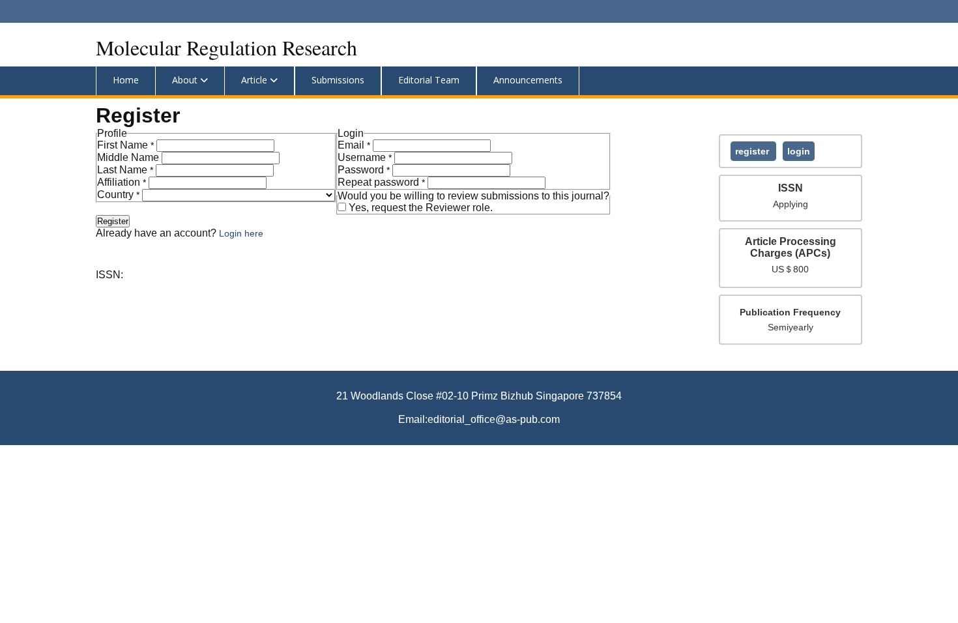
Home (126, 80)
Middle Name (129, 157)
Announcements (527, 80)
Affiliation (123, 182)
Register (753, 151)
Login (798, 151)
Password (365, 169)
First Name (126, 145)
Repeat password (383, 182)
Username (366, 157)
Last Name (126, 169)
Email (355, 145)
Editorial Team (428, 80)
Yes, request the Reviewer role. (421, 207)
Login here (241, 233)
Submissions (338, 80)
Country (119, 194)
